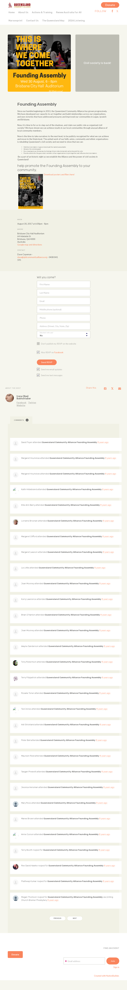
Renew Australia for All (68, 12)
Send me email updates (51, 369)
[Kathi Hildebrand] (15, 490)
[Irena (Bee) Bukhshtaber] (9, 398)
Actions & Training (42, 12)
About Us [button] (23, 12)
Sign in (116, 967)
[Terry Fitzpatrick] (15, 678)
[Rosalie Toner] (15, 694)
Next (75, 918)
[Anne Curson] (15, 835)
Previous (57, 918)
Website (21, 405)
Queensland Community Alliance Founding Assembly (69, 442)
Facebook (58, 352)
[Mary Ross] (15, 804)
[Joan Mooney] (15, 584)
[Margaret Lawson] (15, 553)
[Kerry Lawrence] (15, 600)
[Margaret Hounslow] (15, 459)
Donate (110, 5)
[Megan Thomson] (15, 898)
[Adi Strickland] (15, 725)
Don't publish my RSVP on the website (58, 343)
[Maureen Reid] (15, 757)
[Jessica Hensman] (15, 788)
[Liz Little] (15, 569)
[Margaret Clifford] (15, 537)
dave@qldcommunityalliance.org (32, 257)
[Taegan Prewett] (15, 773)
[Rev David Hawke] (15, 867)
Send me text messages (51, 375)
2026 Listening (76, 20)
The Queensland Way (53, 20)
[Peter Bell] (15, 741)
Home (12, 12)
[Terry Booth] (15, 851)
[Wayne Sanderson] (15, 647)
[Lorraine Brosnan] (15, 522)
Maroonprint (15, 20)
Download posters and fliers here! (59, 174)
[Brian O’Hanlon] (15, 616)
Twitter (32, 402)
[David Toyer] (15, 443)
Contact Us (32, 20)
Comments (21, 420)
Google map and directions (29, 244)
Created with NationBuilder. (106, 976)
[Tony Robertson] (15, 663)
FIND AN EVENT (111, 948)
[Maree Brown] (15, 819)
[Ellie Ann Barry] (15, 506)
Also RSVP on (52, 352)
